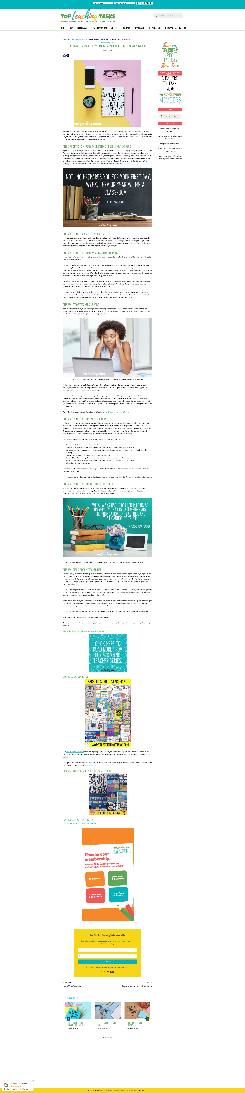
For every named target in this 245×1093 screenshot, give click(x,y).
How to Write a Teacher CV (72, 984)
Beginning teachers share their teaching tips (137, 984)
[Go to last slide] (68, 1019)
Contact (126, 28)
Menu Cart (169, 28)
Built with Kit (107, 971)
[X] (67, 55)
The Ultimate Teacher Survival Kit (135, 1024)
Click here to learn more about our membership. (79, 823)
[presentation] (78, 1010)
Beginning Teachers (107, 43)
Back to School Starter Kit (75, 752)
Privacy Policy (108, 1090)
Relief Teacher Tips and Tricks (107, 1024)
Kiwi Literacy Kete (99, 28)
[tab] (103, 1037)
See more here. (91, 765)
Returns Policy (131, 1090)
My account (139, 28)
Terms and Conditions (120, 1090)
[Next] (147, 1019)
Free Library (82, 28)
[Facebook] (180, 28)
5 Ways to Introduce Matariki (170, 144)
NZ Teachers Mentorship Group (117, 412)
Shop (71, 28)
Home (62, 28)
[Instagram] (185, 28)
